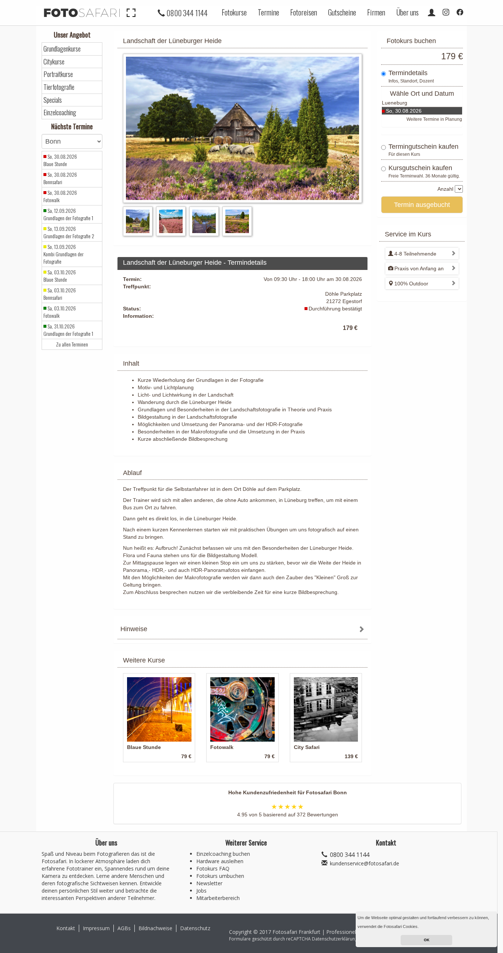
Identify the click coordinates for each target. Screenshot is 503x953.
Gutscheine (342, 12)
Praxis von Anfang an (419, 268)
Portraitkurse (58, 74)
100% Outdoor (411, 283)
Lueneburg (394, 103)
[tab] (242, 629)
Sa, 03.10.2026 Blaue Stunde (59, 275)
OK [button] (426, 940)
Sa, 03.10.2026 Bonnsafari (59, 293)
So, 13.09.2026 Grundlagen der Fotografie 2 (68, 232)
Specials (52, 100)
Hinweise (133, 629)
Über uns (407, 12)
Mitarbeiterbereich (218, 897)
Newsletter (209, 883)
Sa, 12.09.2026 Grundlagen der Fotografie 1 (68, 214)
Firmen (376, 12)
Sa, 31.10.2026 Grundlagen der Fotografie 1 (68, 330)
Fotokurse (234, 12)
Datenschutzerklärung (335, 939)
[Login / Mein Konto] (431, 12)
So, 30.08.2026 (404, 111)
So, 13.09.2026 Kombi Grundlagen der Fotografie (63, 254)
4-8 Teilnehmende (415, 254)
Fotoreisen (303, 12)
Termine (268, 12)
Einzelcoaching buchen (223, 853)
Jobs (201, 890)
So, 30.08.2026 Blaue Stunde (60, 160)
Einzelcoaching (59, 112)
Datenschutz (195, 928)
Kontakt (65, 928)
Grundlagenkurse (62, 48)
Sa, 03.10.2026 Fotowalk (59, 312)
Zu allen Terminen (72, 344)
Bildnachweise (155, 928)
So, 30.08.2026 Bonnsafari (60, 178)
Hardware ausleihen (219, 861)
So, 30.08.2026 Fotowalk (60, 196)
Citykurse (53, 61)
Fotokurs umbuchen (220, 875)
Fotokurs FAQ (212, 868)
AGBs (124, 928)
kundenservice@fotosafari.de (364, 863)
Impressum (96, 928)
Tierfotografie (58, 87)
